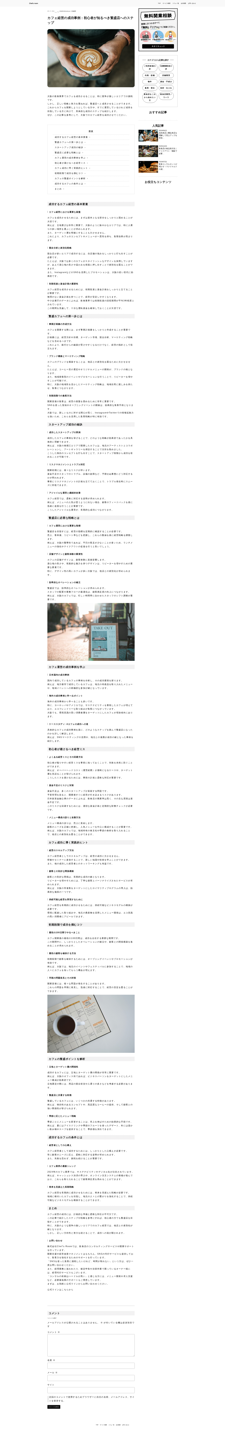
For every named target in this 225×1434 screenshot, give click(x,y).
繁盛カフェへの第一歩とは (69, 142)
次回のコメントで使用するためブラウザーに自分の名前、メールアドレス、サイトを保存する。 (92, 1399)
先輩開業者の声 (166, 67)
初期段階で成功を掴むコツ (69, 173)
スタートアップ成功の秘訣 (69, 147)
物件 (150, 82)
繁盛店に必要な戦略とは (68, 152)
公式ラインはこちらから (60, 1290)
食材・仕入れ (166, 88)
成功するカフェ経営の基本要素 (71, 137)
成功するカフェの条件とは (69, 184)
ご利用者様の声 (150, 67)
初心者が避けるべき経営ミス (70, 163)
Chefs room (33, 3)
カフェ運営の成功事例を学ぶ (70, 158)
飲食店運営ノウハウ (166, 95)
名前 (51, 1360)
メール (52, 1372)
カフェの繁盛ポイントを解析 (70, 178)
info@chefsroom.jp (65, 11)
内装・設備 (150, 75)
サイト (51, 1385)
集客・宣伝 (150, 88)
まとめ (58, 189)
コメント (53, 1332)
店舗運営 (73, 11)
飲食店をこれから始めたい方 (150, 97)
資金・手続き (166, 82)
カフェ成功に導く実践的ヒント (71, 168)
